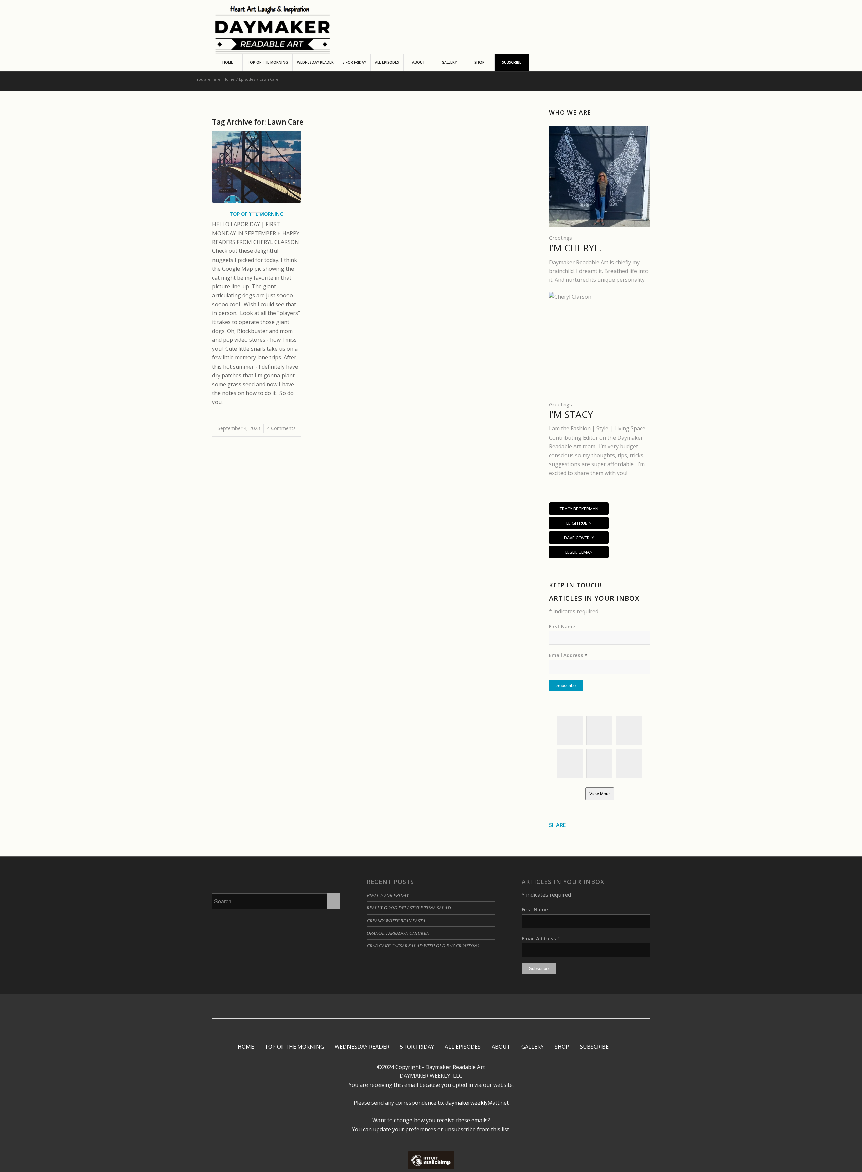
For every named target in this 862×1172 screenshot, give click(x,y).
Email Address (568, 655)
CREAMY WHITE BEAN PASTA (396, 920)
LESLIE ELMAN (579, 552)
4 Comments (281, 428)
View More (599, 793)
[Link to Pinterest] (425, 1006)
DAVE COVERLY (579, 538)
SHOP (562, 1046)
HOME (246, 1046)
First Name (562, 626)
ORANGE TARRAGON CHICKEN (398, 933)
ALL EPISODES (463, 1046)
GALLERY (532, 1046)
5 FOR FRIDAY (417, 1046)
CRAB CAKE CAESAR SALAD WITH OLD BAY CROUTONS (423, 945)
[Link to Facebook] (405, 1006)
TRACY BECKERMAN (579, 509)
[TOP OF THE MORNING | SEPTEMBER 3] (256, 167)
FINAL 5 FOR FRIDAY (388, 895)
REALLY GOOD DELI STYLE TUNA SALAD (409, 907)
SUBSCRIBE (594, 1046)
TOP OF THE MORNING (294, 1046)
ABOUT (501, 1046)
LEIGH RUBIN (579, 523)
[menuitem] (227, 62)
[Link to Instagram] (415, 1006)
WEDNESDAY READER (362, 1046)
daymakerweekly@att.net (476, 1102)
